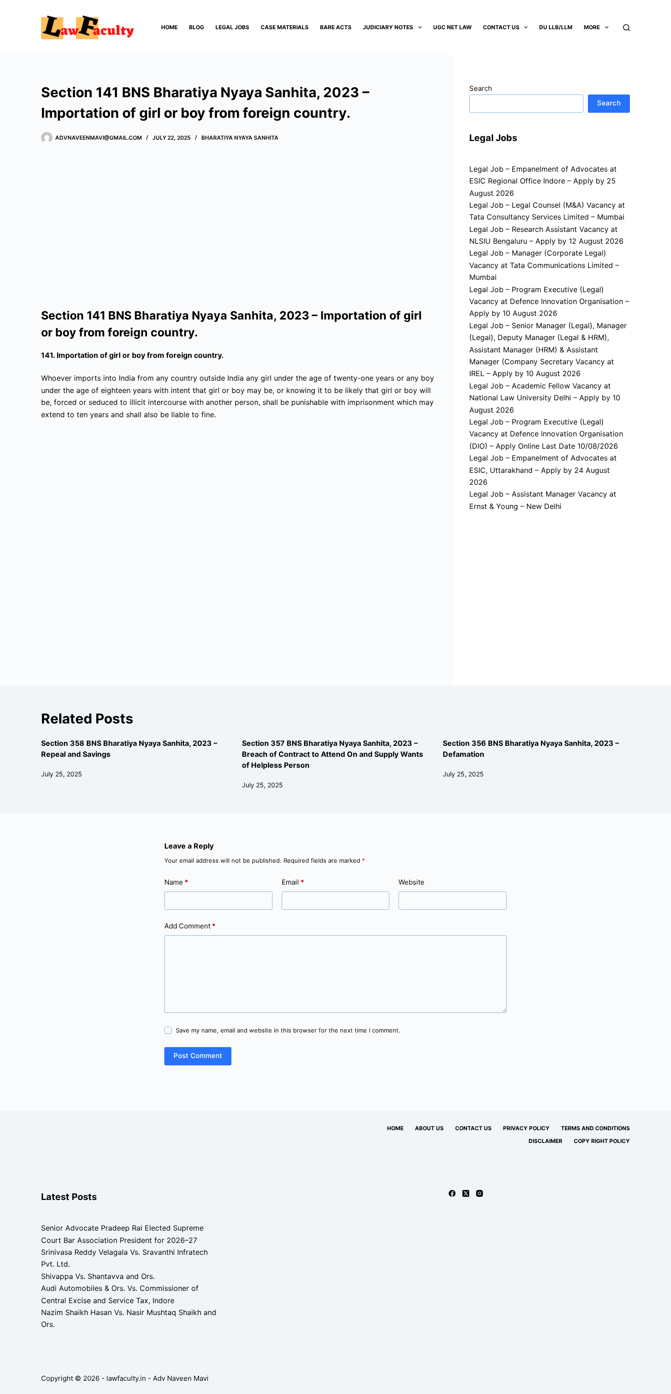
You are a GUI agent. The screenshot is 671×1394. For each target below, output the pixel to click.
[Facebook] (452, 1193)
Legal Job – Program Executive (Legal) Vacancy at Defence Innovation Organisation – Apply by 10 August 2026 (549, 301)
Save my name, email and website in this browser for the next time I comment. (288, 1030)
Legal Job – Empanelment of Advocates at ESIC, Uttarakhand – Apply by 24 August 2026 (543, 470)
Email (293, 882)
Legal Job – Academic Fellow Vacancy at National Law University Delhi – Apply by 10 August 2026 (544, 397)
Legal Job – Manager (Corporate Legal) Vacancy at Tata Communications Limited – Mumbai (544, 265)
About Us (429, 1128)
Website (411, 882)
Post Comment (197, 1055)
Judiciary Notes (388, 27)
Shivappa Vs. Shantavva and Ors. (98, 1276)
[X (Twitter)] (465, 1193)
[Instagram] (479, 1193)
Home (169, 27)
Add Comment (189, 926)
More (592, 27)
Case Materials (285, 27)
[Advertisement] (238, 226)
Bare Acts (335, 27)
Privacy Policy (526, 1128)
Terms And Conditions (595, 1128)
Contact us (501, 27)
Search (480, 88)
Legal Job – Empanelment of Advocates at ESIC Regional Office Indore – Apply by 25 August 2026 (543, 181)
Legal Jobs (232, 27)
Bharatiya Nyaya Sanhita (239, 137)
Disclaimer (545, 1140)
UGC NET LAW (452, 27)
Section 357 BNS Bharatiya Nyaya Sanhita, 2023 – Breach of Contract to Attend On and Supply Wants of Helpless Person (332, 754)
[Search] (626, 27)
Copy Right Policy (602, 1140)
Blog (196, 27)
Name (176, 882)
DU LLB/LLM (555, 27)
